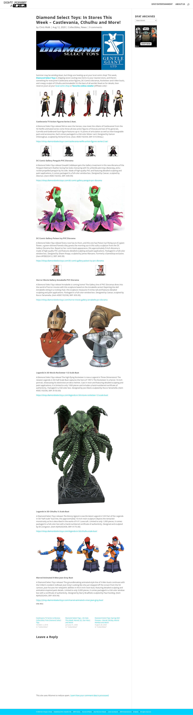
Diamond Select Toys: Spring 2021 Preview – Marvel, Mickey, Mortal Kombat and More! (107, 620)
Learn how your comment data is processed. (89, 695)
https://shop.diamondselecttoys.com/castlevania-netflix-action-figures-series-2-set (72, 141)
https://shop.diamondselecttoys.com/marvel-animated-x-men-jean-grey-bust (69, 600)
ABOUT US (180, 4)
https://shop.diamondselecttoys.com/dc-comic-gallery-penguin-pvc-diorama (69, 180)
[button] (59, 103)
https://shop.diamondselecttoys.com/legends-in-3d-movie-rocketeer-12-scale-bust (72, 395)
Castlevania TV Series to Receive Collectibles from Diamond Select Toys (48, 620)
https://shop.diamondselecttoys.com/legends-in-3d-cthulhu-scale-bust (66, 531)
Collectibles (74, 27)
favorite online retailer (83, 86)
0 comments (95, 27)
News (84, 27)
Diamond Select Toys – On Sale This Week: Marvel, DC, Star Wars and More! (77, 620)
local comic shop (62, 86)
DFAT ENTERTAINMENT (162, 4)
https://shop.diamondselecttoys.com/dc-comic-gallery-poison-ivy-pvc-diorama (70, 260)
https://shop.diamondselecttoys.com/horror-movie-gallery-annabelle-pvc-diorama (71, 299)
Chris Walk (44, 27)
